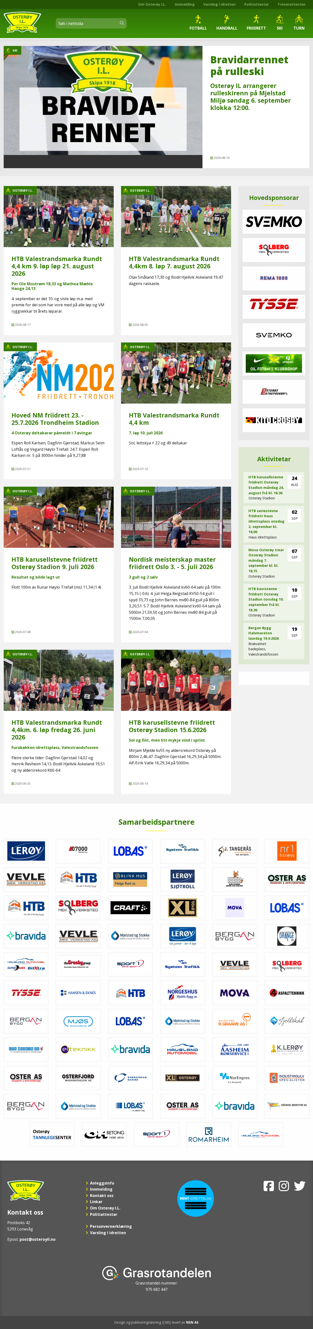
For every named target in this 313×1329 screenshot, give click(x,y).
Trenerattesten (291, 4)
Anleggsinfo (102, 1183)
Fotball (198, 28)
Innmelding (185, 4)
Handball (226, 28)
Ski (280, 28)
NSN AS (192, 1322)
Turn (299, 28)
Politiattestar (256, 4)
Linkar (96, 1201)
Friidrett (256, 28)
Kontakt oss (101, 1195)
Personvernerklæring (111, 1226)
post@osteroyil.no (38, 1239)
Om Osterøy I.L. (152, 4)
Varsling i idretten (219, 4)
